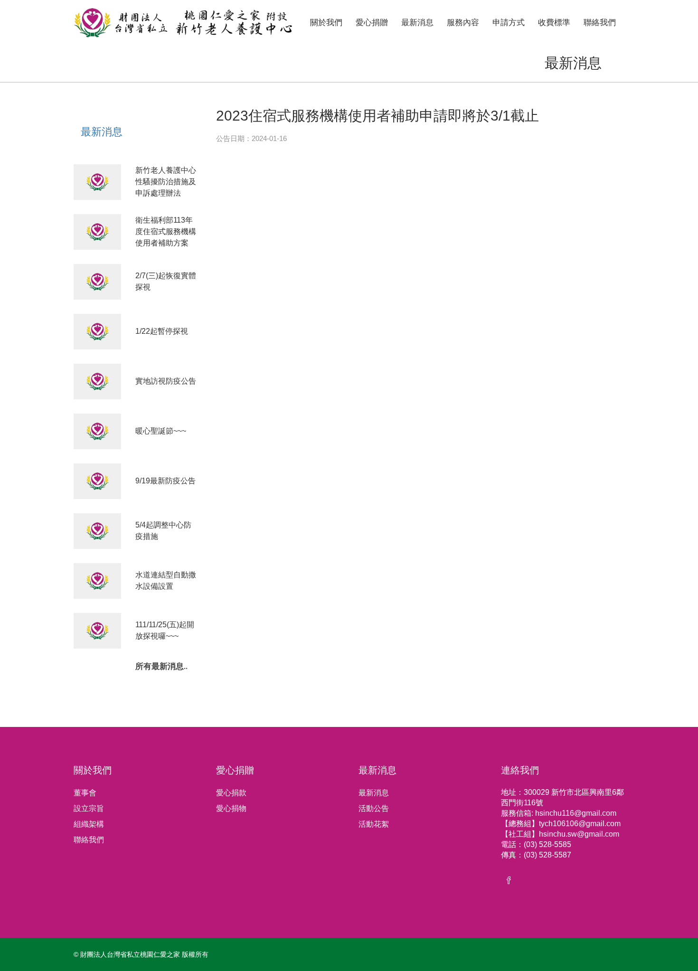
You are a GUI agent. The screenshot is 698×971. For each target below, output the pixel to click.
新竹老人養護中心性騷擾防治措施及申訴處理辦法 (165, 181)
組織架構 (89, 824)
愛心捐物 (231, 808)
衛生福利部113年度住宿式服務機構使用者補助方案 (165, 231)
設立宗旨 (89, 808)
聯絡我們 (600, 22)
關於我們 (326, 22)
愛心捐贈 (372, 22)
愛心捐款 (231, 793)
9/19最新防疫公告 (165, 481)
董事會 (85, 793)
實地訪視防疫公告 (165, 381)
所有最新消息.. (161, 667)
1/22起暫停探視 (161, 331)
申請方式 (508, 22)
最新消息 (417, 22)
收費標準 (554, 22)
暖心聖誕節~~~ (160, 431)
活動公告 (373, 808)
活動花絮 (373, 824)
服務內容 (463, 22)
